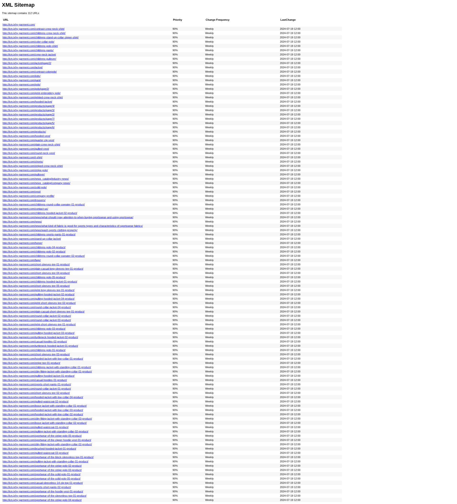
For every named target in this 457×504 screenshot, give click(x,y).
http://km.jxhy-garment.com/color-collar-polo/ (28, 41)
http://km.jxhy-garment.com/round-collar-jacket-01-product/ (37, 388)
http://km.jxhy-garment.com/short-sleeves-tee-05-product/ (36, 285)
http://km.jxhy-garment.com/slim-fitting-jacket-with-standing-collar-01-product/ (47, 371)
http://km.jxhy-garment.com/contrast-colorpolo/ (30, 71)
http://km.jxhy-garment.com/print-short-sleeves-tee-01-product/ (39, 324)
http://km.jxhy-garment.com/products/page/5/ (29, 123)
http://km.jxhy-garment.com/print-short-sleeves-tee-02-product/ (39, 302)
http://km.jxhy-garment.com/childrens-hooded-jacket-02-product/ (40, 213)
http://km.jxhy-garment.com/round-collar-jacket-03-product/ (37, 320)
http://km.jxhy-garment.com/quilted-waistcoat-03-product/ (36, 452)
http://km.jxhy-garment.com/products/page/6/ (29, 127)
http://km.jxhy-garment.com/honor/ (22, 243)
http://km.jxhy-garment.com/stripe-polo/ (25, 170)
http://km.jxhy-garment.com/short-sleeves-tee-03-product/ (36, 354)
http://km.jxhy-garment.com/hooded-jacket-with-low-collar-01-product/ (43, 358)
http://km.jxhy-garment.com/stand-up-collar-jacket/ (32, 238)
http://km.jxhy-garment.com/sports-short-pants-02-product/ (37, 487)
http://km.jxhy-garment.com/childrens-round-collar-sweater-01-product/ (44, 204)
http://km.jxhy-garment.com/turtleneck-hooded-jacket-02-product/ (40, 337)
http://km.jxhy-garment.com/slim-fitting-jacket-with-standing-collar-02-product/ (47, 444)
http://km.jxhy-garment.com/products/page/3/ (29, 110)
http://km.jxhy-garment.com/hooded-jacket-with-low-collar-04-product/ (43, 397)
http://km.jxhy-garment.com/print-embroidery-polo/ (31, 93)
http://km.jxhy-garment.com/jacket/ (23, 67)
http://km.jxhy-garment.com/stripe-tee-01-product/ (31, 362)
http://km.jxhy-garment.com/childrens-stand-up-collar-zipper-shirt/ (41, 37)
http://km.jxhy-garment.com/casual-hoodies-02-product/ (35, 341)
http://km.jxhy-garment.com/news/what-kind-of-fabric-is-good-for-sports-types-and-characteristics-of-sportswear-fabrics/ (73, 225)
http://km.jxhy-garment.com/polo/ (21, 84)
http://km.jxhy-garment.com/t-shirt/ (22, 157)
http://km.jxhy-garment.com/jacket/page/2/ (27, 63)
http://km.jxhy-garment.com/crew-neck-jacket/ (29, 54)
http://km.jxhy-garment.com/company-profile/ (28, 195)
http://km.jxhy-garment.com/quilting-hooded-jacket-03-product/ (39, 332)
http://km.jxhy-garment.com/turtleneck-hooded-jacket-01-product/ (40, 345)
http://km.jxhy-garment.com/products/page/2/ (29, 114)
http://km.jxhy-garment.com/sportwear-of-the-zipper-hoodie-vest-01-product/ (47, 440)
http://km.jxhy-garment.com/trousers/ (24, 200)
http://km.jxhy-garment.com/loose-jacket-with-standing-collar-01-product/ (45, 405)
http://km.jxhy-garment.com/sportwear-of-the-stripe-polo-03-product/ (42, 470)
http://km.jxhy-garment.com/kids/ (21, 75)
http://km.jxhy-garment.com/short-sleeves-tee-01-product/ (36, 264)
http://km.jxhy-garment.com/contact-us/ (25, 208)
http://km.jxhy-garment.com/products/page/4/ (29, 105)
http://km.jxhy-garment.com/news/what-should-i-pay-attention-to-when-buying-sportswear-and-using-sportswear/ (68, 217)
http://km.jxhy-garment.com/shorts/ (23, 161)
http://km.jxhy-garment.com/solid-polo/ (25, 187)
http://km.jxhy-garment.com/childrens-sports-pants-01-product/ (39, 234)
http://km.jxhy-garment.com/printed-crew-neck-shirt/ (33, 97)
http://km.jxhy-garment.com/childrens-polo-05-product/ (34, 277)
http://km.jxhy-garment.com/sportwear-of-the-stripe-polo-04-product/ (42, 500)
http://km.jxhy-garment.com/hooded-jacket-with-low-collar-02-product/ (43, 414)
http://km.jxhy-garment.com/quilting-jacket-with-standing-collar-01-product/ (45, 461)
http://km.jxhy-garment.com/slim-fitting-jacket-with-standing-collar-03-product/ (47, 418)
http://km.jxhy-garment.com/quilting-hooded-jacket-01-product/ (39, 375)
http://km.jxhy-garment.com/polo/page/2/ (26, 88)
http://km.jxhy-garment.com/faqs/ (22, 260)
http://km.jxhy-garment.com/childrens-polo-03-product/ (34, 328)
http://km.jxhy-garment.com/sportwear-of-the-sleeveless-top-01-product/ (44, 495)
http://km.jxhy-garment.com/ (19, 24)
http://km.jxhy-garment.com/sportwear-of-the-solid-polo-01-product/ (41, 474)
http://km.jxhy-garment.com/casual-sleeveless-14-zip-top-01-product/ (43, 482)
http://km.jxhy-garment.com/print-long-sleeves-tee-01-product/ (39, 290)
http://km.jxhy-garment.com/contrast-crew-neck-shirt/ (34, 28)
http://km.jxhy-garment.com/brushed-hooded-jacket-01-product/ (39, 448)
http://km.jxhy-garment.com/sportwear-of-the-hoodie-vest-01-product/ (43, 491)
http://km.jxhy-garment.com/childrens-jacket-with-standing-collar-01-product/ (47, 367)
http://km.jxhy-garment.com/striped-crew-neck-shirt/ (33, 165)
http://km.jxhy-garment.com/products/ (24, 131)
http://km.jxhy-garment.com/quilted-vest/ (26, 148)
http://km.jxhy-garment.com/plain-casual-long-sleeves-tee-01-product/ (43, 268)
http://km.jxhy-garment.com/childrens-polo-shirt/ (30, 45)
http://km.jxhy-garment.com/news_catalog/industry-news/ (36, 178)
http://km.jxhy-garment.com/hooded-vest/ (26, 135)
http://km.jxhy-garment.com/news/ (22, 221)
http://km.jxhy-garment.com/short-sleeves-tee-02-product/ (36, 392)
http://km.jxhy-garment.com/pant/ (22, 80)
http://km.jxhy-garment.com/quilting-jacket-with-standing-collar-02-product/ (45, 431)
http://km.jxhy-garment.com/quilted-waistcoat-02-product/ (36, 401)
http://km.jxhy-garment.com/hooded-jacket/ (27, 101)
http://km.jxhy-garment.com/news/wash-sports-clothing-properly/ (40, 230)
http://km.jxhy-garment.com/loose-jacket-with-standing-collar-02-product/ (45, 422)
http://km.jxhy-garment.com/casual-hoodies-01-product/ (35, 380)
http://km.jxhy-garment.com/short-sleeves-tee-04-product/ (36, 273)
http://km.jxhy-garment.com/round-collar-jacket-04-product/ (37, 307)
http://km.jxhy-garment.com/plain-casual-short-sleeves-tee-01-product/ (43, 311)
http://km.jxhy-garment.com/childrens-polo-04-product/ (34, 247)
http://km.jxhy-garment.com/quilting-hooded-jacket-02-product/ (39, 294)
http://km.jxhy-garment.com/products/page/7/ (29, 118)
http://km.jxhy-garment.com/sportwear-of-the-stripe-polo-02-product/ (42, 465)
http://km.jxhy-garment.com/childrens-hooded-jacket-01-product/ (40, 281)
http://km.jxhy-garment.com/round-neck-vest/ (29, 153)
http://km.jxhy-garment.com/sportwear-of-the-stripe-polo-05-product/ (42, 435)
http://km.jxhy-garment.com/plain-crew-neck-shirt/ (31, 144)
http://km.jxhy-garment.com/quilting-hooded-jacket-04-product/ (39, 298)
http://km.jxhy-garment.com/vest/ (22, 191)
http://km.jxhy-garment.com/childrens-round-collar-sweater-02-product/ (44, 255)
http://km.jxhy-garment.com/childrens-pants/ (28, 50)
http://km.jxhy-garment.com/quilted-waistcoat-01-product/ (36, 427)
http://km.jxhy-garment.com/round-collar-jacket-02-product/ (37, 315)
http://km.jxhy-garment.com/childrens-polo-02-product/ (34, 251)
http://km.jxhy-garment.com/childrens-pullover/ (29, 58)
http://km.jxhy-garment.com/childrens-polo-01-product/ (34, 350)
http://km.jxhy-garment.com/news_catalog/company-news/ (36, 183)
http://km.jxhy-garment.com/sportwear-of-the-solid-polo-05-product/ (41, 478)
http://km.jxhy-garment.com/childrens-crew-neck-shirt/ (34, 33)
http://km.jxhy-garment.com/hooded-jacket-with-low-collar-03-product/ (43, 410)
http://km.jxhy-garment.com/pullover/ (24, 174)
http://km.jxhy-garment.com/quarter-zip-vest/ (28, 140)
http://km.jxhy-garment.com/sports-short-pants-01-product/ (37, 384)
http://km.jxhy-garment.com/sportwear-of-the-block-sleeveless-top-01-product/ (48, 457)
